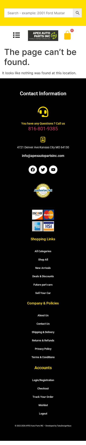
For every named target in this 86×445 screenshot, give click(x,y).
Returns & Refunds (43, 340)
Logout (43, 413)
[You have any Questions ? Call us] (43, 112)
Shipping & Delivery (43, 332)
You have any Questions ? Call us (43, 123)
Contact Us (43, 323)
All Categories (43, 251)
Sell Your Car (43, 293)
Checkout (43, 388)
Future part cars (43, 284)
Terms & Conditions (43, 357)
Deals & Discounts (43, 276)
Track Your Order (43, 396)
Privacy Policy (43, 348)
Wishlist (43, 405)
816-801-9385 (43, 129)
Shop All (43, 259)
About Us (43, 315)
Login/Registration (43, 380)
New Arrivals (43, 268)
